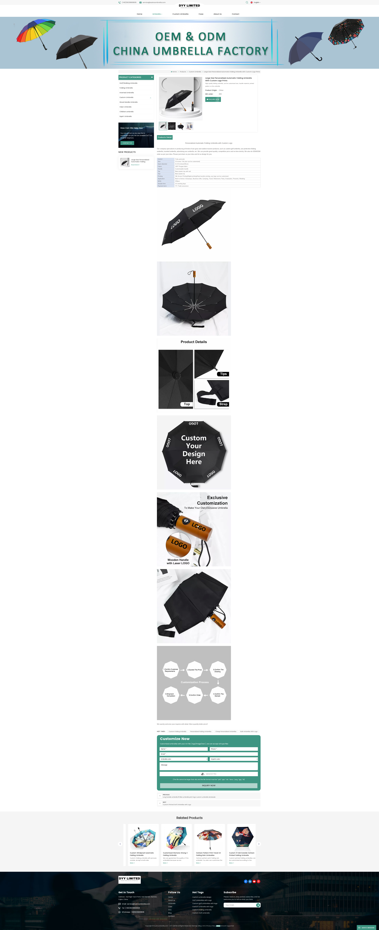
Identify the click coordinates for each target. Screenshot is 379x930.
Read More (134, 165)
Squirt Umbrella (126, 116)
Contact (235, 14)
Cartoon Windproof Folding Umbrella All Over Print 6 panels (139, 854)
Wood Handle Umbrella (128, 102)
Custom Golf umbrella (201, 913)
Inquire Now (214, 99)
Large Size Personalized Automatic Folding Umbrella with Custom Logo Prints (140, 161)
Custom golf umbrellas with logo (204, 903)
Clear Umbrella (125, 107)
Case (201, 14)
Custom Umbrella (180, 14)
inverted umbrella (170, 151)
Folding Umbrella (126, 88)
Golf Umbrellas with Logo (202, 900)
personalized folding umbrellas (200, 731)
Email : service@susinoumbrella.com (136, 904)
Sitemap (194, 926)
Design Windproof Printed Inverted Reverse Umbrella (236, 854)
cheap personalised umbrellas (225, 731)
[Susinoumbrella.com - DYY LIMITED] (189, 7)
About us (171, 900)
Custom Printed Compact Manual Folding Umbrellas (172, 854)
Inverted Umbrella (127, 92)
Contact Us (127, 143)
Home (139, 14)
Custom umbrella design (201, 897)
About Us (218, 14)
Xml (204, 926)
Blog (170, 913)
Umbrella (156, 14)
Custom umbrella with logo (202, 906)
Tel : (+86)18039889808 (131, 908)
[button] (259, 844)
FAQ (169, 910)
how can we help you (131, 128)
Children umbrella (126, 111)
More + (128, 863)
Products (183, 72)
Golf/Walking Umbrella (128, 83)
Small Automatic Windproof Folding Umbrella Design (204, 854)
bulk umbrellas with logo (249, 731)
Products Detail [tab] (165, 137)
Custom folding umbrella (177, 731)
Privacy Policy (211, 926)
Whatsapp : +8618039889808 (133, 912)
